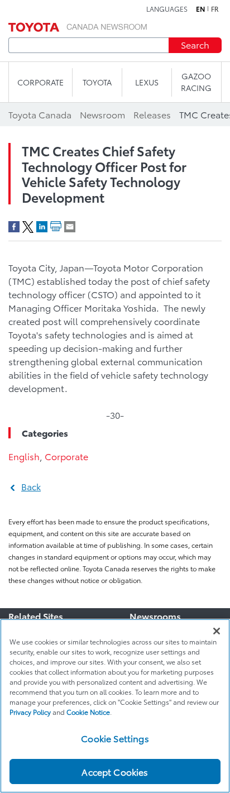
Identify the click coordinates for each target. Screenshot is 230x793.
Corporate (66, 456)
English (24, 456)
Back (31, 486)
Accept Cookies (115, 771)
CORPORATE (40, 82)
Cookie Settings (114, 738)
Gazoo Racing (196, 81)
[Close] (216, 631)
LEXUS (147, 82)
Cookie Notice (88, 711)
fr (215, 9)
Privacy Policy (30, 711)
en (200, 9)
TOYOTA (97, 82)
